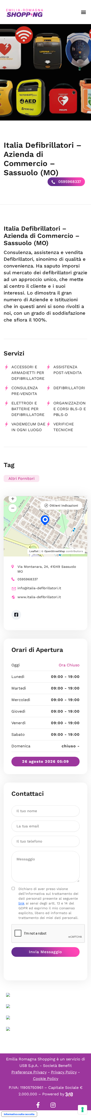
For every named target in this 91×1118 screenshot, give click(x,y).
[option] (45, 72)
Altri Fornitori (21, 478)
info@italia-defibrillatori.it (39, 588)
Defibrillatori (69, 388)
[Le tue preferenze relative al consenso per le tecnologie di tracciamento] (82, 1109)
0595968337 (69, 181)
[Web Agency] (69, 1094)
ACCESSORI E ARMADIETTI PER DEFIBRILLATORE (27, 373)
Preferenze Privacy (29, 1072)
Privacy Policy (64, 1072)
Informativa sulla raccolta (19, 1114)
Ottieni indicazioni (64, 505)
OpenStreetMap (54, 551)
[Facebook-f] (38, 1105)
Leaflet (34, 551)
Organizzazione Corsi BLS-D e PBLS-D (69, 409)
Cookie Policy (45, 1078)
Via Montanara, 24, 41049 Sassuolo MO (46, 569)
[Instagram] (53, 1105)
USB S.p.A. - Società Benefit (45, 1065)
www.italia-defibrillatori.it (39, 597)
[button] (83, 12)
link (21, 903)
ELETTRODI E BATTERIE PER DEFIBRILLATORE (27, 409)
